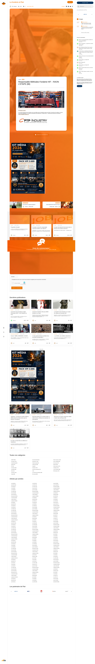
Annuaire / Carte (85, 2)
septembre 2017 (34, 553)
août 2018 (33, 535)
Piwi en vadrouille (55, 461)
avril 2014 (54, 518)
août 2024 (12, 521)
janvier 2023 (13, 551)
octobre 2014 (55, 508)
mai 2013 (54, 535)
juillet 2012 (55, 551)
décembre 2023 (13, 534)
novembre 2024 (13, 516)
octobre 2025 (13, 499)
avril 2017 (33, 561)
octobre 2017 (34, 551)
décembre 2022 (13, 553)
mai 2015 (54, 497)
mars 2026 (12, 491)
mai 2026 (12, 488)
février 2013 (55, 540)
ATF (11, 466)
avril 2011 (54, 575)
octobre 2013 (55, 527)
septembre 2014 (55, 510)
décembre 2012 (55, 543)
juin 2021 (12, 581)
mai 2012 (54, 554)
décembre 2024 (13, 515)
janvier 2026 (13, 494)
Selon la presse (55, 466)
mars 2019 (33, 524)
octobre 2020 (34, 494)
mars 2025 (12, 510)
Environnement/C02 (35, 459)
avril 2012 (54, 556)
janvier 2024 (13, 532)
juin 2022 (12, 562)
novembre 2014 (55, 507)
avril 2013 (54, 537)
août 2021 (12, 578)
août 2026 (12, 483)
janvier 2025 (13, 513)
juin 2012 (54, 553)
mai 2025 (12, 507)
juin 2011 (54, 572)
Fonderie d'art (34, 464)
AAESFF (12, 459)
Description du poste (22, 110)
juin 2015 (54, 496)
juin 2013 (54, 534)
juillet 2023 (12, 542)
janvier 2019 (34, 527)
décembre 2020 (34, 491)
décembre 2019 (34, 510)
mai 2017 (33, 559)
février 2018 (34, 545)
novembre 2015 (55, 488)
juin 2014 (54, 515)
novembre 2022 (13, 554)
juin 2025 (12, 505)
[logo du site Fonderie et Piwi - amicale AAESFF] (4, 4)
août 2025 (12, 502)
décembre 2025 (13, 496)
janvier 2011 (55, 580)
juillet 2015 (55, 494)
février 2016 (55, 483)
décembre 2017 (34, 548)
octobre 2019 (34, 513)
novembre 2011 (55, 564)
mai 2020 (33, 502)
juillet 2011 (54, 570)
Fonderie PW (87, 59)
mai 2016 (33, 578)
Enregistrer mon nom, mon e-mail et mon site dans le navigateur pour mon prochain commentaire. (29, 279)
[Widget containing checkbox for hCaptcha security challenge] (18, 283)
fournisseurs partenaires (35, 469)
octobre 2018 (34, 532)
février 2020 (34, 507)
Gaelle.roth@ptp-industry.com (23, 114)
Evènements (34, 461)
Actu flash (12, 461)
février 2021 (34, 488)
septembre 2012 (55, 548)
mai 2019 (33, 521)
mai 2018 (33, 540)
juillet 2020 (33, 499)
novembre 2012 (55, 545)
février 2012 (55, 559)
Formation (33, 467)
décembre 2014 (55, 505)
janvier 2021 (34, 489)
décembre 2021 (13, 572)
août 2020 (33, 497)
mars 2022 (12, 567)
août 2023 (12, 540)
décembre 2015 (55, 486)
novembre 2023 (13, 535)
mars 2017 (33, 562)
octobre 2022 (13, 556)
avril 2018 (33, 542)
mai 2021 (33, 483)
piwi (79, 47)
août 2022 (12, 559)
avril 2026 (12, 489)
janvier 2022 (13, 570)
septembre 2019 (34, 515)
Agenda (12, 464)
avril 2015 (54, 499)
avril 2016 (33, 580)
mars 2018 (33, 543)
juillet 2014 (55, 513)
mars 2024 (12, 529)
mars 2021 (33, 486)
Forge (33, 466)
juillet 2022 (12, 561)
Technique (54, 467)
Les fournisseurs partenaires (36, 472)
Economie (12, 472)
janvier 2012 (55, 561)
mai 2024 (12, 526)
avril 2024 (12, 527)
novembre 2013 (55, 526)
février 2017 (34, 564)
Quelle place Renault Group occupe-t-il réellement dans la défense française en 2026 (86, 52)
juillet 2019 (33, 518)
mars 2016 (33, 581)
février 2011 (55, 578)
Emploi (23, 79)
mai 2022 (12, 564)
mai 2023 (12, 545)
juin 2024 (12, 524)
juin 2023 (12, 543)
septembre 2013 (55, 529)
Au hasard (12, 467)
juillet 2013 (55, 532)
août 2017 (33, 554)
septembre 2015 (55, 491)
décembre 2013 (55, 524)
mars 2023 (12, 548)
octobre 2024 (13, 518)
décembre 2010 (55, 581)
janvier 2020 (34, 508)
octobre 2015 (55, 489)
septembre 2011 (55, 567)
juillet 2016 (33, 575)
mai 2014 (54, 516)
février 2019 (34, 526)
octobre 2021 (13, 575)
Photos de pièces (55, 459)
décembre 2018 (34, 529)
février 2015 (55, 502)
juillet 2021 (12, 580)
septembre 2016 (34, 572)
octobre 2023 (13, 537)
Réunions (54, 464)
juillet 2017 (33, 556)
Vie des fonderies (55, 469)
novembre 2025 (13, 497)
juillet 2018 (33, 537)
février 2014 (55, 521)
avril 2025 (12, 508)
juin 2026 (12, 486)
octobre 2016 (34, 570)
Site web (12, 276)
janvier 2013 (55, 542)
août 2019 (33, 516)
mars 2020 (33, 505)
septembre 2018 (34, 534)
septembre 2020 (34, 496)
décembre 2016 (34, 567)
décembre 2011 (55, 562)
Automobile (12, 469)
